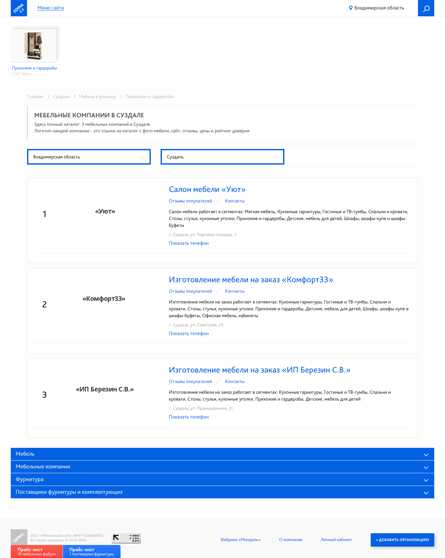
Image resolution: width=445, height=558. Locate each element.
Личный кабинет (336, 539)
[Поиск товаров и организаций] (426, 8)
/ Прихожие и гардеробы (145, 96)
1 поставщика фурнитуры (91, 552)
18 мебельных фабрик (37, 552)
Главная (35, 96)
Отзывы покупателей (190, 201)
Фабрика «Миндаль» (241, 539)
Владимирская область (379, 8)
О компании (290, 539)
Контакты (234, 201)
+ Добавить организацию (402, 539)
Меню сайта (50, 8)
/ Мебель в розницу (94, 96)
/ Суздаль (57, 96)
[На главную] (19, 8)
